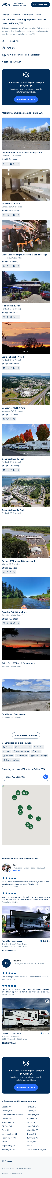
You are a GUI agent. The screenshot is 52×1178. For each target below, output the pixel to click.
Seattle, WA (6, 1107)
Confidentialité (16, 1174)
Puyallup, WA (32, 1118)
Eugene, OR (32, 1111)
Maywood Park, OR (9, 1134)
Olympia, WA (7, 1111)
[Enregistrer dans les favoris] (47, 909)
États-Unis (17, 15)
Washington (28, 15)
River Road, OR (8, 1122)
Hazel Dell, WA (33, 1126)
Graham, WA (7, 1118)
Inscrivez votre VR (26, 99)
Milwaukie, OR (32, 1130)
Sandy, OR (31, 1122)
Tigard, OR (31, 1134)
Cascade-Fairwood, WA (36, 1149)
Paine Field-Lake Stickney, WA (13, 1115)
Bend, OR (6, 1130)
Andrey (17, 960)
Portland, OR (32, 1107)
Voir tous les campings (26, 735)
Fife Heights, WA (8, 1149)
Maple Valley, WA (9, 1146)
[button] (20, 812)
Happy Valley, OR (9, 1138)
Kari (15, 865)
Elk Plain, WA (7, 1126)
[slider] (9, 878)
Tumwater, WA (32, 1138)
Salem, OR (6, 1142)
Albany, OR (31, 1142)
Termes (5, 1174)
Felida (39, 15)
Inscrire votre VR (40, 4)
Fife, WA (30, 1146)
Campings (5, 15)
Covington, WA (33, 1115)
